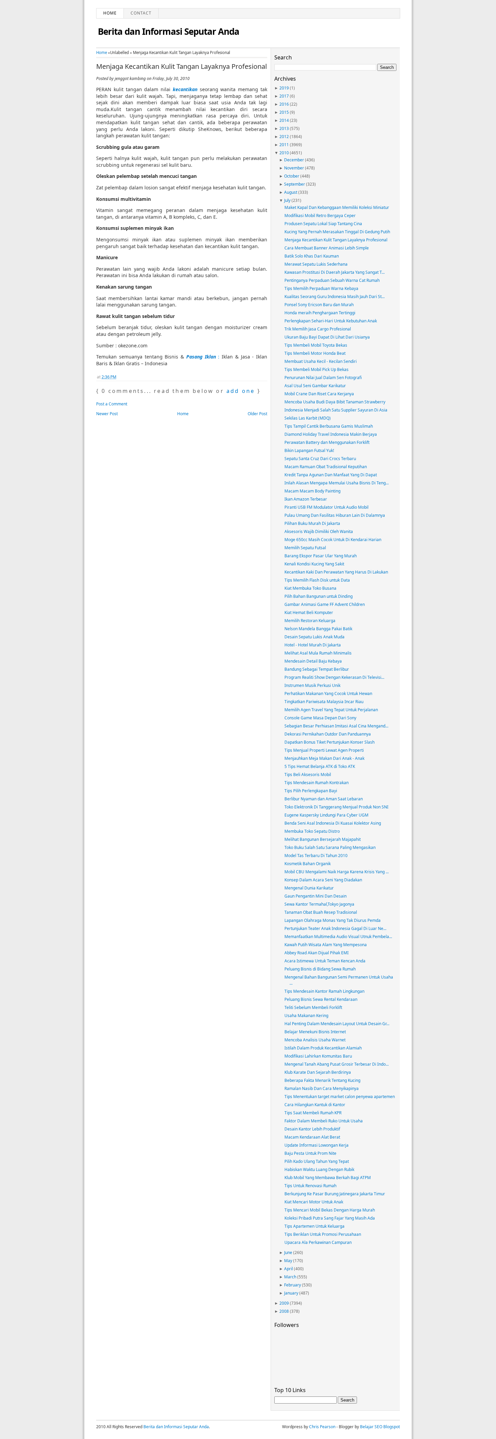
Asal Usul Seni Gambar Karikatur (315, 386)
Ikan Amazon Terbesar (305, 499)
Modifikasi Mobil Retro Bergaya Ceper (320, 215)
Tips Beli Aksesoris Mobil (307, 774)
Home (110, 13)
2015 (284, 112)
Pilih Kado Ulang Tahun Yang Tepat (316, 1161)
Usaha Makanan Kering (306, 1015)
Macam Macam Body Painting (312, 491)
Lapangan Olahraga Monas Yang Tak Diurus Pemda (332, 920)
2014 (284, 120)
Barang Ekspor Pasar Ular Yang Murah (320, 556)
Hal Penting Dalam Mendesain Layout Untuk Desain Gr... (336, 1024)
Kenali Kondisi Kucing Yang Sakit (314, 564)
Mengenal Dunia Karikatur (309, 888)
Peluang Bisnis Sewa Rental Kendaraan (320, 999)
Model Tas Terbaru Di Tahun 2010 (316, 855)
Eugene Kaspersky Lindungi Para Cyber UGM (326, 815)
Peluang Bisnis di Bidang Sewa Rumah (320, 969)
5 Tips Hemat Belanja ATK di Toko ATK (319, 766)
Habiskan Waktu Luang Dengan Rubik (319, 1169)
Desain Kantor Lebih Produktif (312, 1129)
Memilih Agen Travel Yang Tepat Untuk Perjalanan (331, 710)
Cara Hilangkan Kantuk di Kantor (314, 1105)
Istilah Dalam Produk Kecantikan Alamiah (323, 1048)
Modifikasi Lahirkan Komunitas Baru (318, 1056)
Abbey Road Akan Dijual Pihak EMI (316, 953)
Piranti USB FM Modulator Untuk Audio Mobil (326, 507)
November (294, 168)
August (290, 192)
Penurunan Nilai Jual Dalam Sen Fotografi (323, 377)
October (291, 176)
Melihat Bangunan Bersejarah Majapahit (322, 839)
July (287, 200)
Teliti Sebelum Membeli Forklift (313, 1007)
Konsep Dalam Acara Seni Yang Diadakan (323, 880)
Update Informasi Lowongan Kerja (316, 1145)
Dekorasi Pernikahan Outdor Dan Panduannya (327, 734)
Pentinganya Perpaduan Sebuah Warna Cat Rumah (332, 280)
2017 (284, 96)
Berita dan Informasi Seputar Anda (168, 31)
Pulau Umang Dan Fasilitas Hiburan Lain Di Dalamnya (334, 515)
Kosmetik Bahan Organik (307, 864)
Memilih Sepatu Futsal (305, 548)
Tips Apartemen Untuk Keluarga (314, 1226)
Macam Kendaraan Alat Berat (312, 1137)
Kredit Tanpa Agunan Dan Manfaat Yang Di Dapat (330, 475)
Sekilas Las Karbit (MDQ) (307, 418)
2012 (284, 136)
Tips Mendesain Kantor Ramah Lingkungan (324, 991)
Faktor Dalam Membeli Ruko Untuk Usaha (323, 1121)
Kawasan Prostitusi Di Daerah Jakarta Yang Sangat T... (334, 272)
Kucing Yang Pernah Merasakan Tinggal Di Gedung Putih (337, 232)
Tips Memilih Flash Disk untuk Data (317, 580)
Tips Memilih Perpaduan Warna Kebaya (321, 288)
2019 (284, 88)
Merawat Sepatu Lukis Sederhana (316, 264)
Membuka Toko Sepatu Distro (312, 831)
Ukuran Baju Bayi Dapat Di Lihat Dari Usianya (327, 337)
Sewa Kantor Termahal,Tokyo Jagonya (319, 904)
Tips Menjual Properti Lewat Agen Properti (324, 750)
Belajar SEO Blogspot (380, 1427)
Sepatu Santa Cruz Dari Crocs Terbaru (320, 458)
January (291, 1293)
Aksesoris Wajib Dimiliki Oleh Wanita (318, 531)
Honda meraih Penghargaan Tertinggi (319, 313)
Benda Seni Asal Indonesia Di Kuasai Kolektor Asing (332, 823)
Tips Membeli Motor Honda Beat (315, 353)
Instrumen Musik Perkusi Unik (312, 685)
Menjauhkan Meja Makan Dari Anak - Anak (324, 758)
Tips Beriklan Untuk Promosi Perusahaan (322, 1234)
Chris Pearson (322, 1427)
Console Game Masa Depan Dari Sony (320, 718)
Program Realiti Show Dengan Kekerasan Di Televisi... (334, 677)
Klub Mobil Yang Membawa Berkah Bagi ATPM (327, 1177)
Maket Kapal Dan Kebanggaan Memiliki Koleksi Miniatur (336, 207)
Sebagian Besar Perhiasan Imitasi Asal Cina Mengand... (336, 726)
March (290, 1277)
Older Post (257, 414)
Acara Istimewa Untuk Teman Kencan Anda (324, 961)
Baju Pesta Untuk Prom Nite (310, 1153)
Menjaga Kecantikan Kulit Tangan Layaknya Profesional (181, 66)
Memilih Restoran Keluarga (309, 620)
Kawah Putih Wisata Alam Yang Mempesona (325, 945)
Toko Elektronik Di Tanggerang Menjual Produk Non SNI (336, 807)
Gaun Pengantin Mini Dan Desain (315, 896)
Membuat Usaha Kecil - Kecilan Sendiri (320, 361)
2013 (284, 128)
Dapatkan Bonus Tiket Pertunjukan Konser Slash (329, 742)
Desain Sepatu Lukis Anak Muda (314, 637)
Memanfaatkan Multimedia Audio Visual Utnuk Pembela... (338, 936)
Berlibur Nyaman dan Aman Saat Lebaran (323, 799)
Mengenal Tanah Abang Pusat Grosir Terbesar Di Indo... (336, 1064)
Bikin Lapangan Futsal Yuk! (309, 450)
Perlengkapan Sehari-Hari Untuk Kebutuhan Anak (330, 321)
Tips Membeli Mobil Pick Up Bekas (316, 369)
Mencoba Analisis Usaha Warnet (315, 1040)
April (288, 1269)
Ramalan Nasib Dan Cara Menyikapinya (321, 1088)
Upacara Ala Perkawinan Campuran (318, 1242)
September (294, 184)
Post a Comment (111, 404)
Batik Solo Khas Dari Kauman (311, 256)
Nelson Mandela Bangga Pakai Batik (318, 629)
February (292, 1285)
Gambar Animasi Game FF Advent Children (324, 604)
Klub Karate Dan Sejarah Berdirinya (317, 1072)
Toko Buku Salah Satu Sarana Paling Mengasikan (330, 847)
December (294, 160)
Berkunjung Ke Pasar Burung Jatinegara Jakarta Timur (334, 1194)
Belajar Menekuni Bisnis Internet (315, 1032)
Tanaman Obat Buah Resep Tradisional (320, 912)
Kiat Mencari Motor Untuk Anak (313, 1202)
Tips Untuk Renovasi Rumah (310, 1186)
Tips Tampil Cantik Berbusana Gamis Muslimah (328, 426)
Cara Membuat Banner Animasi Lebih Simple (326, 248)
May (288, 1260)
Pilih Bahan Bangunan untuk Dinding (318, 596)
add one (240, 391)
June (288, 1252)
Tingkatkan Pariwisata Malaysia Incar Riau (323, 701)
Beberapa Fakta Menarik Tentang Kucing (322, 1080)
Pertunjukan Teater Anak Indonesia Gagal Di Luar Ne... (335, 928)
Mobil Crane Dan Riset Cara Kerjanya (319, 394)
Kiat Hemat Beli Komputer (308, 612)
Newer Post (107, 414)
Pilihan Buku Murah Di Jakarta (312, 523)
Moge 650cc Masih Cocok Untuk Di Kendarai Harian (332, 539)
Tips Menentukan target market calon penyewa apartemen (339, 1096)
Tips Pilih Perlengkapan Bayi (310, 791)
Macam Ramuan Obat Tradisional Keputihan (325, 467)
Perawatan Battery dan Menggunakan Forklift (326, 442)
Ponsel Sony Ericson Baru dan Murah (319, 305)
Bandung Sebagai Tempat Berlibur (316, 669)
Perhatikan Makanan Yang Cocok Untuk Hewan (328, 693)
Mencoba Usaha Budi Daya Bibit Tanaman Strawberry (334, 402)
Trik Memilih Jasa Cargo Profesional (317, 329)
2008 (284, 1311)
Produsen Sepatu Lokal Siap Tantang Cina (323, 223)
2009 (284, 1303)
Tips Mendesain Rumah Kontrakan (316, 782)
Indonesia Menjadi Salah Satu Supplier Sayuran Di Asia (335, 410)
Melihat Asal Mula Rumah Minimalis (318, 653)
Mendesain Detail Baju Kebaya (313, 661)
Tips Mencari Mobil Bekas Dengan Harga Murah (329, 1210)
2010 (284, 153)
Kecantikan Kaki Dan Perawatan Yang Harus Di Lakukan (336, 572)
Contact (141, 13)
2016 (284, 104)
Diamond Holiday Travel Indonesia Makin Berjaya (330, 434)
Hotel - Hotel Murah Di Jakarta (312, 645)
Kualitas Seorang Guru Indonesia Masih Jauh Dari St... (334, 296)
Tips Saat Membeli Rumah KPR (312, 1113)
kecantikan (185, 89)
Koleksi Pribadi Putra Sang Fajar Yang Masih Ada (329, 1218)
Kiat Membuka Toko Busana (310, 588)
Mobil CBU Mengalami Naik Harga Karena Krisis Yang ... (336, 872)
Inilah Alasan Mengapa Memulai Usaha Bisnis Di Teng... (336, 483)
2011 (284, 145)
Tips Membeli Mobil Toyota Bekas (315, 345)
